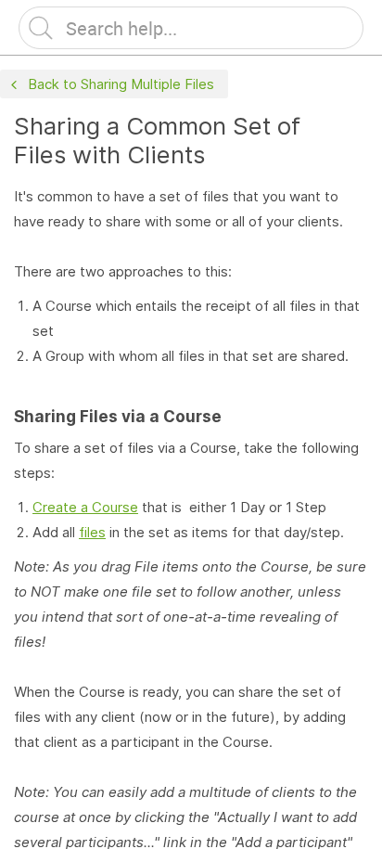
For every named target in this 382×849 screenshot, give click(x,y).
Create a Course (85, 507)
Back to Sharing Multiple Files (121, 84)
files (92, 532)
